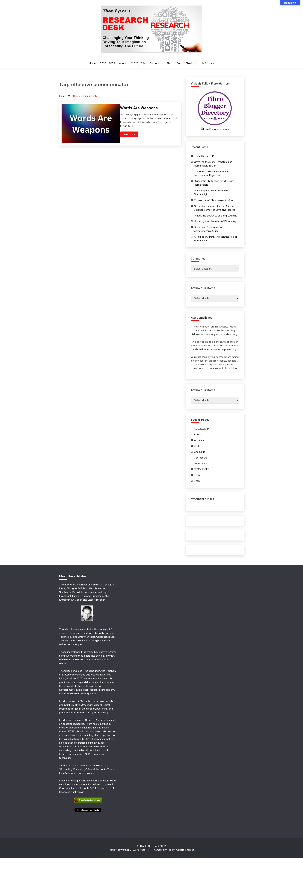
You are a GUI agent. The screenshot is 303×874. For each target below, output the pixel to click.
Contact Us (156, 63)
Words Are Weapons (139, 108)
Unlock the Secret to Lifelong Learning (215, 215)
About (122, 63)
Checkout (191, 63)
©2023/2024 (138, 63)
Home (92, 63)
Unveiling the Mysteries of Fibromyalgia (216, 221)
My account (207, 63)
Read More (129, 134)
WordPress (139, 849)
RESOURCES (107, 63)
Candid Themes (185, 849)
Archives (199, 440)
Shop (169, 63)
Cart (179, 63)
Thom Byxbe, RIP (204, 156)
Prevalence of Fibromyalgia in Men (213, 200)
